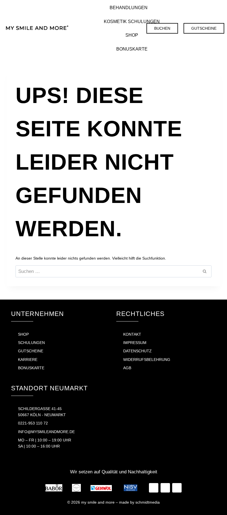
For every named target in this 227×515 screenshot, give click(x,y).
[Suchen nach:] (113, 271)
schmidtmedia (147, 502)
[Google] (111, 28)
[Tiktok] (89, 28)
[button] (132, 8)
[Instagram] (100, 28)
